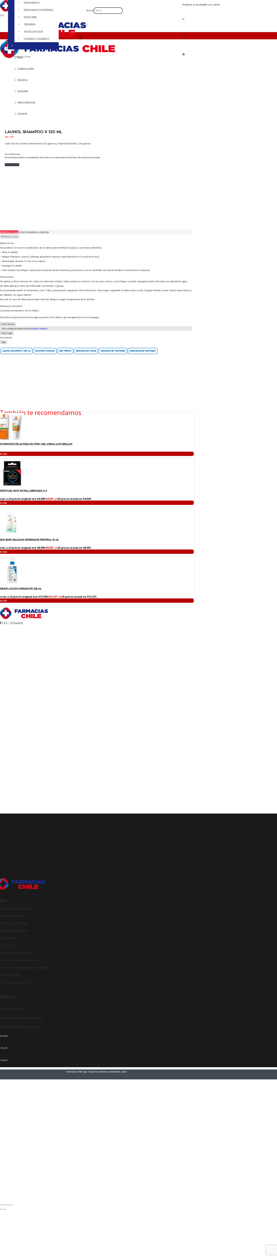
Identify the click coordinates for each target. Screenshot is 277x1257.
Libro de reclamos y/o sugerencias (21, 959)
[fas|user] (184, 64)
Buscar (89, 10)
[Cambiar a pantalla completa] (4, 1204)
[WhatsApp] (183, 19)
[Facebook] (183, 54)
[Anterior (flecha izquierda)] (1, 1209)
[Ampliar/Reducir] (1, 1204)
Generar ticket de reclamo (17, 952)
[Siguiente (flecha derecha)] (4, 1209)
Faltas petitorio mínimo (16, 930)
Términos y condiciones (16, 923)
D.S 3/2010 (9, 945)
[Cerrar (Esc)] (11, 1204)
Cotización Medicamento (17, 908)
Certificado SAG (12, 974)
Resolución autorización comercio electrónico (27, 967)
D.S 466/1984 (10, 937)
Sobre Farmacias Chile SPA (17, 982)
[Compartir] (7, 1204)
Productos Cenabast (14, 915)
